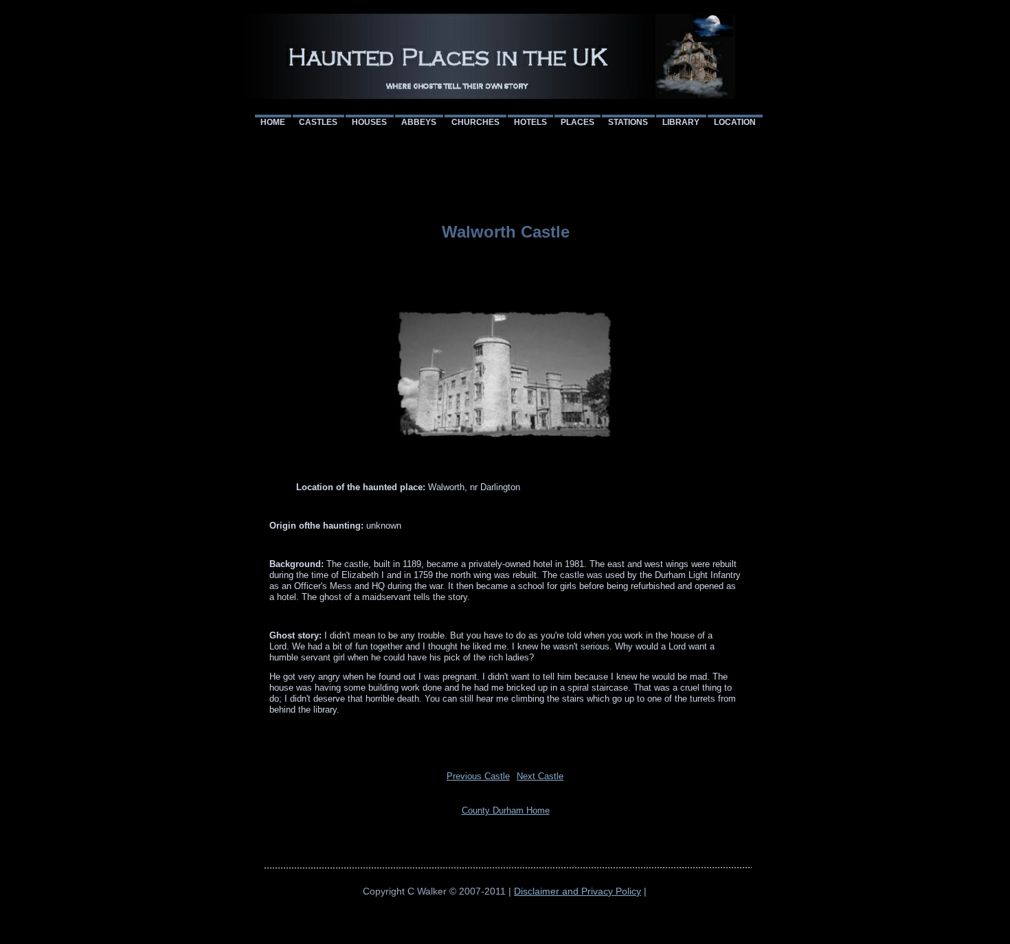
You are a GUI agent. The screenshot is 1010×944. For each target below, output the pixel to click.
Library (680, 122)
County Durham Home (506, 810)
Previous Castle (478, 776)
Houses (369, 122)
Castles (318, 122)
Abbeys (418, 122)
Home (272, 122)
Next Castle (540, 776)
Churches (475, 122)
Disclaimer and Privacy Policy (577, 891)
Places (577, 122)
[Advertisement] (508, 162)
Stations (628, 122)
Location (735, 122)
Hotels (530, 122)
